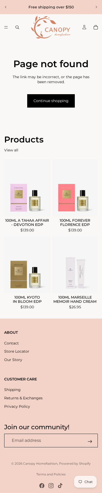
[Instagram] (51, 486)
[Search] (17, 27)
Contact (11, 343)
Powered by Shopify (75, 463)
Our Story (13, 359)
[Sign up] (89, 441)
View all (11, 150)
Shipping (12, 390)
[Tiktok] (60, 486)
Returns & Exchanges (23, 398)
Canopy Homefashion (40, 463)
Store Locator (16, 351)
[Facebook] (42, 486)
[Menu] (6, 27)
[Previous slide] (6, 7)
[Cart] (95, 27)
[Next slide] (96, 7)
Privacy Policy (17, 406)
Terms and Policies (51, 474)
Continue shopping (51, 100)
